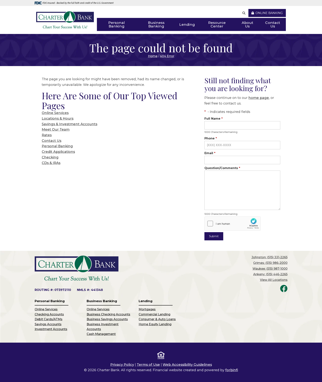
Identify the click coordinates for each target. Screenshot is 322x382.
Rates (47, 135)
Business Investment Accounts (103, 326)
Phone (210, 138)
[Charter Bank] (65, 20)
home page (258, 98)
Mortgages (147, 309)
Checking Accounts (49, 314)
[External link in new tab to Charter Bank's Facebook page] (284, 288)
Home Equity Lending (155, 324)
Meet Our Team (56, 129)
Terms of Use (148, 365)
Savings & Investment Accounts (69, 124)
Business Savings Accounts (107, 319)
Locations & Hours (57, 118)
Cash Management (101, 334)
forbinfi (231, 370)
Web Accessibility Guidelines (187, 365)
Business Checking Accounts (108, 314)
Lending (187, 24)
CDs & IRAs (51, 163)
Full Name (213, 118)
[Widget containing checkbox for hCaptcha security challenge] (232, 223)
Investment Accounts (51, 329)
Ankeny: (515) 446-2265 (270, 274)
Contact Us (272, 24)
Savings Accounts (48, 324)
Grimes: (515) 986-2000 (270, 263)
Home (152, 56)
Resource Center (217, 24)
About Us (247, 24)
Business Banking (156, 24)
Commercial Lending (154, 314)
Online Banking (269, 13)
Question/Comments (222, 168)
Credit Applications (58, 152)
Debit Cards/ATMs (48, 319)
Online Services (55, 113)
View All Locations (274, 280)
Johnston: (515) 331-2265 (270, 257)
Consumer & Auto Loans (157, 319)
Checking (50, 157)
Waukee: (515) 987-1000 (270, 268)
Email (209, 153)
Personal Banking (116, 24)
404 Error (167, 56)
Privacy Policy (122, 365)
